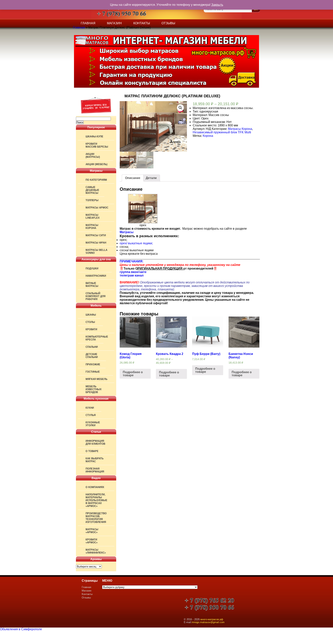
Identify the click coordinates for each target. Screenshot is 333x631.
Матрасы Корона (92, 226)
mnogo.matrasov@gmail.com (208, 622)
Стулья (91, 415)
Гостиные (93, 371)
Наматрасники (96, 275)
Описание (132, 178)
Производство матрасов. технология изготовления (96, 517)
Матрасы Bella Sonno (96, 251)
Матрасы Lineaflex (93, 216)
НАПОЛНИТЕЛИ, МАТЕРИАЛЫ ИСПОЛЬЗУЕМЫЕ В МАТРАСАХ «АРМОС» (96, 500)
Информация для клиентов (95, 442)
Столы (90, 322)
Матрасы (127, 232)
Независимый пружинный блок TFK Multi (222, 132)
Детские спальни (92, 356)
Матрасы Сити (96, 235)
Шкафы (91, 314)
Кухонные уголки (93, 424)
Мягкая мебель (96, 379)
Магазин (114, 23)
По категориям (96, 179)
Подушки (92, 268)
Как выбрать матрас (94, 460)
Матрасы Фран (96, 242)
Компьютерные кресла (97, 338)
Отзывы (168, 23)
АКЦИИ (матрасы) (93, 155)
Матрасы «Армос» (92, 531)
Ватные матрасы (92, 284)
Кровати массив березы (97, 145)
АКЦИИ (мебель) (96, 164)
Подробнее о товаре (133, 374)
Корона (208, 135)
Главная (88, 23)
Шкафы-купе (94, 136)
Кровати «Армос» (92, 541)
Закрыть (217, 4)
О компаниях (95, 487)
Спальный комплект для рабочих (95, 296)
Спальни (92, 346)
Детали (151, 178)
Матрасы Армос (97, 207)
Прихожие (93, 364)
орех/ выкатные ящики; (136, 243)
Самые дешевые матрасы (92, 190)
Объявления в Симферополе (21, 629)
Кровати (91, 329)
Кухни (90, 407)
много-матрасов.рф (211, 619)
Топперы (92, 200)
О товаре (92, 451)
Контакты (141, 23)
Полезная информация (95, 470)
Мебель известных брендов (94, 389)
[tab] (133, 178)
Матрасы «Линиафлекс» (96, 551)
